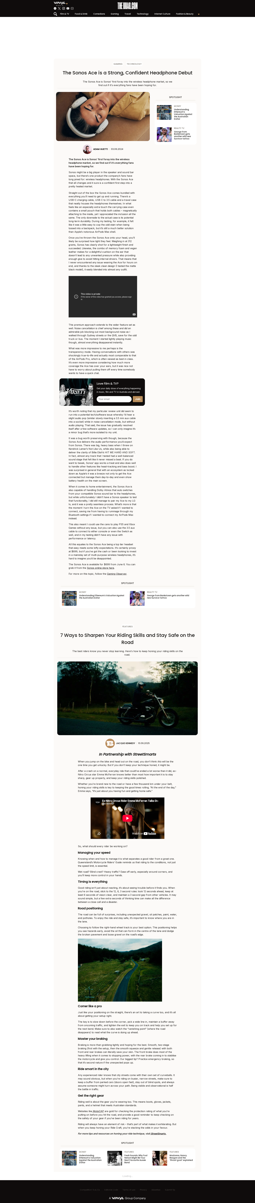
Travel (128, 14)
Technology (143, 14)
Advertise (156, 1189)
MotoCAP (98, 1111)
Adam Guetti (100, 149)
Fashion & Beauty (184, 14)
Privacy (143, 1189)
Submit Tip (170, 1189)
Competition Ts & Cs (90, 1189)
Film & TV (64, 14)
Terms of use (129, 1189)
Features (127, 626)
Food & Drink (81, 14)
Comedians (99, 14)
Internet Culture (162, 14)
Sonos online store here (100, 567)
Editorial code (111, 1189)
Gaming (115, 14)
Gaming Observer (116, 573)
